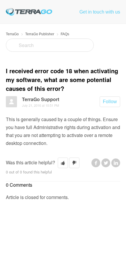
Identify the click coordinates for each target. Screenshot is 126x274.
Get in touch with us (99, 11)
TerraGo (12, 34)
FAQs (65, 34)
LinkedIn (115, 162)
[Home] (29, 11)
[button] (63, 163)
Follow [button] (110, 101)
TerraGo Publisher (39, 34)
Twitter (105, 162)
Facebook (95, 162)
